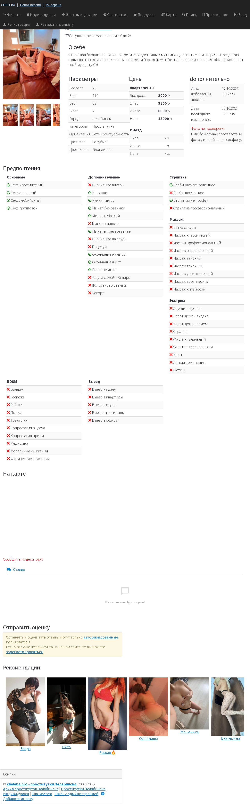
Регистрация (18, 24)
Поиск (191, 14)
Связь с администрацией (76, 793)
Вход (242, 14)
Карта (170, 14)
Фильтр (13, 14)
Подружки (146, 14)
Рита (66, 746)
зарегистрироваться (24, 651)
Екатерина (230, 738)
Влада (25, 748)
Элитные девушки (81, 14)
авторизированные (100, 637)
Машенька (189, 731)
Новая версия (30, 5)
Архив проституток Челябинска (30, 788)
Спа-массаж (117, 14)
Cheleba (8, 5)
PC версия (53, 5)
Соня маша (148, 738)
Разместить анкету (57, 24)
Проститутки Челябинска (83, 788)
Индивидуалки (42, 14)
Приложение (216, 14)
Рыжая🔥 (107, 752)
